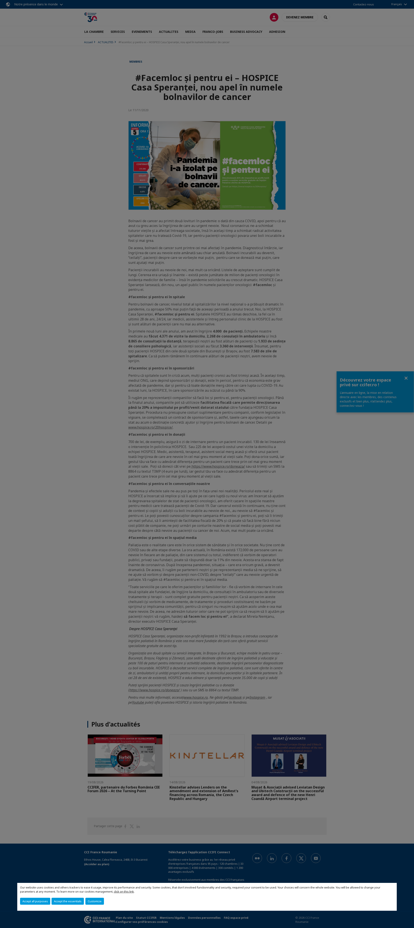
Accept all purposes (35, 901)
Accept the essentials (68, 901)
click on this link (124, 891)
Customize (95, 901)
